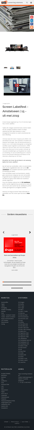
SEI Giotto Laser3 (23, 360)
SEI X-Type (21, 307)
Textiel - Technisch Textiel (8, 315)
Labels (3, 306)
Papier (3, 304)
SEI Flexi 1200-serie (23, 327)
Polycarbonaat (5, 397)
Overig (3, 324)
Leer (2, 386)
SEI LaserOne (21, 362)
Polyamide (4, 395)
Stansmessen (4, 322)
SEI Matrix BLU (22, 331)
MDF (2, 388)
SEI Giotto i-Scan (22, 358)
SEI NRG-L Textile (23, 311)
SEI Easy (20, 320)
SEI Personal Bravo (23, 317)
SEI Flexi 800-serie (23, 326)
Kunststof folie (5, 384)
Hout (2, 313)
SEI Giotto (21, 356)
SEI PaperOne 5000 (23, 335)
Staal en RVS (4, 406)
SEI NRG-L (21, 309)
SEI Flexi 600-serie (23, 324)
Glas (2, 379)
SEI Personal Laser (23, 318)
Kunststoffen (4, 302)
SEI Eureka (21, 304)
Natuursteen (4, 390)
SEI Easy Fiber (22, 351)
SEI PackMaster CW (23, 342)
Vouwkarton (4, 408)
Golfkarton (4, 381)
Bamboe (3, 377)
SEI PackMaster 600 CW (24, 340)
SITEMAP (6, 422)
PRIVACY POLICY (15, 422)
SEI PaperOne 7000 (23, 336)
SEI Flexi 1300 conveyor (24, 329)
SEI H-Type (21, 306)
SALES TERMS (25, 422)
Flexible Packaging (6, 309)
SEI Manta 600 (22, 355)
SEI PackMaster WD (23, 344)
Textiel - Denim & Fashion (8, 317)
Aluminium (4, 375)
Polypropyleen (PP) (6, 402)
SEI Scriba (20, 353)
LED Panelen (4, 320)
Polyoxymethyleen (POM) (8, 401)
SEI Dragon (21, 302)
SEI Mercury (21, 313)
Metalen (3, 311)
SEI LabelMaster (26, 182)
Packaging (4, 307)
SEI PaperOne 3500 (23, 333)
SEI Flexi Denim (22, 347)
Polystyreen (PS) (5, 404)
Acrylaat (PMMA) (5, 373)
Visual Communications (7, 318)
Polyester (3, 399)
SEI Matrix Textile (22, 346)
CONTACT (17, 423)
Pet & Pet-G (4, 393)
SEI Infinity (21, 322)
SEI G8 (20, 349)
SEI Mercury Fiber (23, 315)
